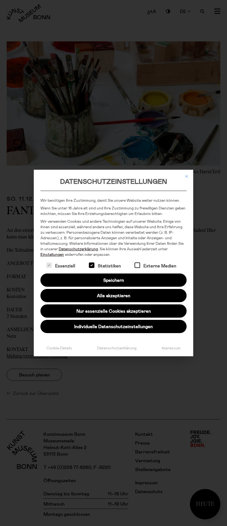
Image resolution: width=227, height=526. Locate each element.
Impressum (171, 348)
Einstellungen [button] (52, 254)
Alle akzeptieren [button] (113, 295)
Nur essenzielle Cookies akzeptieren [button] (113, 311)
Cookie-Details (59, 348)
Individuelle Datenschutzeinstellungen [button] (113, 326)
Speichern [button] (113, 280)
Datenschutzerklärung (78, 248)
